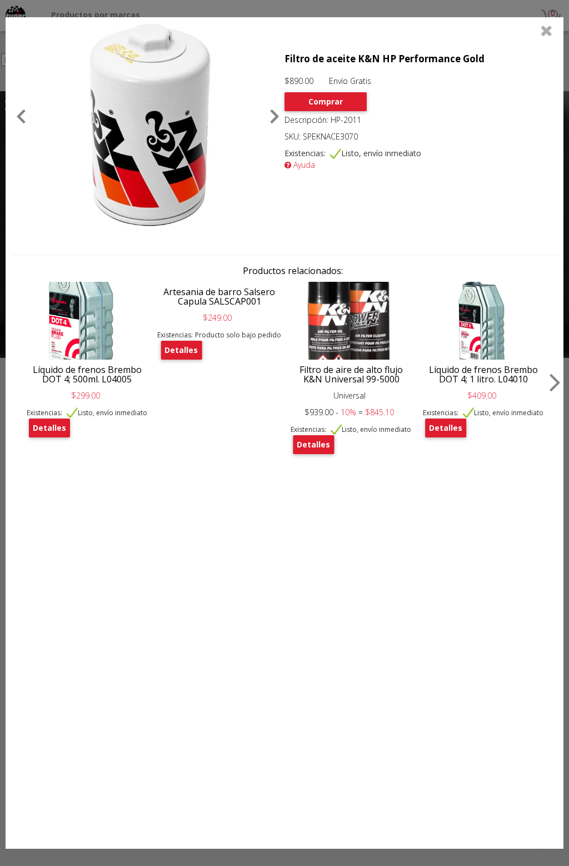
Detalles (49, 427)
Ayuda (303, 165)
